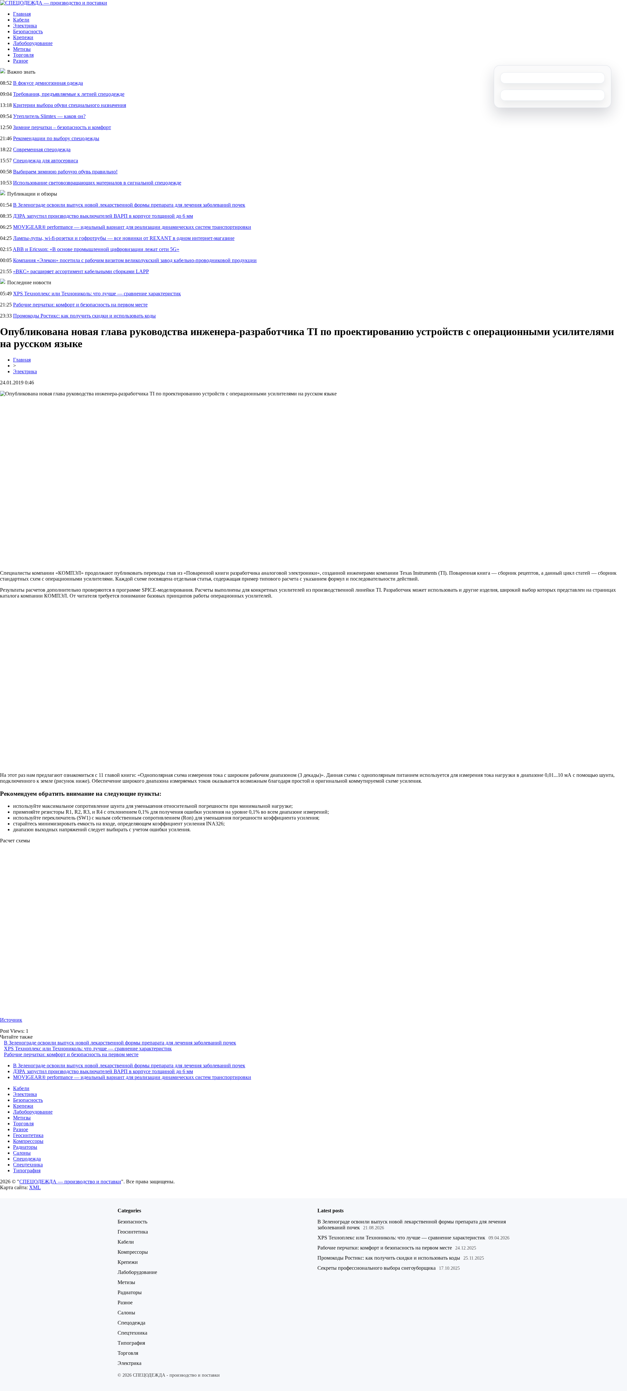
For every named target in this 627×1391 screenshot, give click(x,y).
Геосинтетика (28, 1135)
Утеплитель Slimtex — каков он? (49, 116)
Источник (11, 1020)
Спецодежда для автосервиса (45, 160)
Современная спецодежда (42, 149)
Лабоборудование (33, 43)
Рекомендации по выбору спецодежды (56, 138)
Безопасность (28, 31)
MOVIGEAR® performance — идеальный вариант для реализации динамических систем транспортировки (132, 227)
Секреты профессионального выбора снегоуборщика (376, 1268)
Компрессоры (28, 1141)
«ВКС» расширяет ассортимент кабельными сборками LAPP (81, 271)
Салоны (22, 1153)
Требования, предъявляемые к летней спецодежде (68, 94)
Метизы (22, 49)
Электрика (25, 25)
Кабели (21, 19)
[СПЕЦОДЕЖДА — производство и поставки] (53, 3)
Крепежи (23, 37)
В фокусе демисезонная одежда (48, 83)
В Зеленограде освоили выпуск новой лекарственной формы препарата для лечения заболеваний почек (129, 205)
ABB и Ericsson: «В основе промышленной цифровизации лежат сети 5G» (96, 249)
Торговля (23, 55)
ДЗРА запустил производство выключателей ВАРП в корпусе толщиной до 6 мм (103, 216)
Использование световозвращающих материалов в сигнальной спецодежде (97, 182)
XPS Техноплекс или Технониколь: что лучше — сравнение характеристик (97, 293)
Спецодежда (27, 1159)
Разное (20, 61)
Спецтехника (28, 1164)
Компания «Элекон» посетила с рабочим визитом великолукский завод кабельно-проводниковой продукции (135, 260)
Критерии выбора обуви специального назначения (69, 105)
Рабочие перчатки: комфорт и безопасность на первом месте (80, 304)
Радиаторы (25, 1147)
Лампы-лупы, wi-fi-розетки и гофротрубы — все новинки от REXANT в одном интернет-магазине (123, 238)
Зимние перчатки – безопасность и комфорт (62, 127)
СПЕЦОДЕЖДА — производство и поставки (70, 1181)
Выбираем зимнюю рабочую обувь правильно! (65, 171)
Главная (22, 14)
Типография (26, 1170)
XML (35, 1187)
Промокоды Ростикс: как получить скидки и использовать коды (84, 315)
